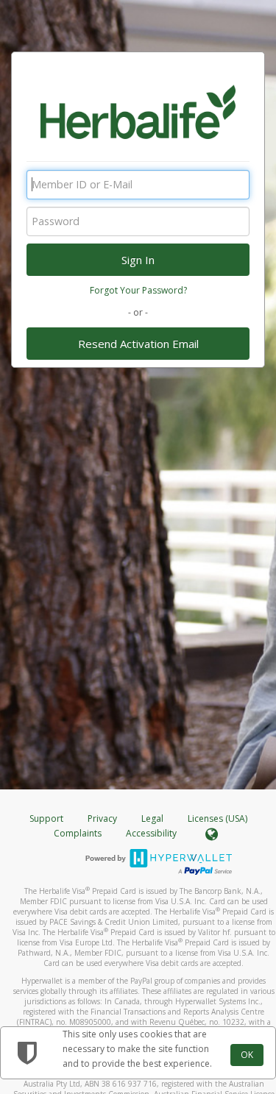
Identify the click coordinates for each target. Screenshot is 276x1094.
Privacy (102, 818)
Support (46, 818)
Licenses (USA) (217, 818)
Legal (152, 818)
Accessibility (151, 833)
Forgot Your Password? (138, 290)
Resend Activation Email (138, 343)
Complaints (79, 833)
